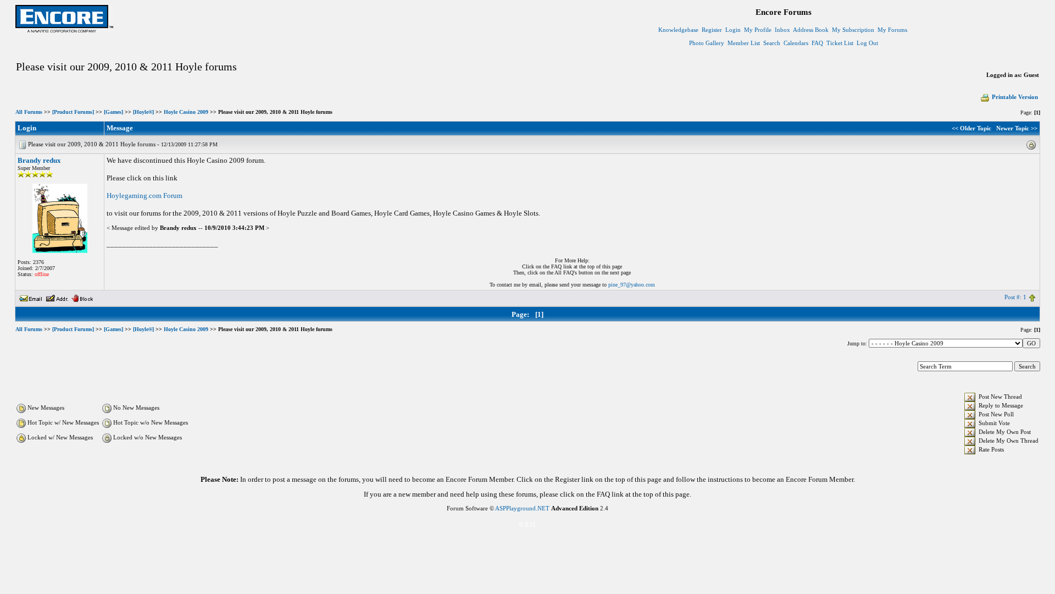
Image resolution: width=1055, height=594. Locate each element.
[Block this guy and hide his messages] (82, 297)
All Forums (28, 112)
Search (771, 43)
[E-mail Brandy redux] (31, 297)
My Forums (892, 29)
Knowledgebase (678, 29)
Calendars (796, 43)
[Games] (113, 112)
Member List (744, 43)
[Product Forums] (73, 112)
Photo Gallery (706, 43)
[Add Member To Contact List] (57, 297)
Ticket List (839, 43)
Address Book (811, 29)
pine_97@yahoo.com (631, 285)
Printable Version (1015, 97)
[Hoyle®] (143, 112)
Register (712, 29)
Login (733, 29)
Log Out (867, 43)
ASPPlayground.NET (522, 508)
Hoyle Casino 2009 (186, 112)
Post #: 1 (1015, 297)
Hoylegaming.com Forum (144, 195)
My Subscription (853, 29)
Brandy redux (39, 160)
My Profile (757, 29)
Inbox (782, 29)
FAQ (817, 43)
